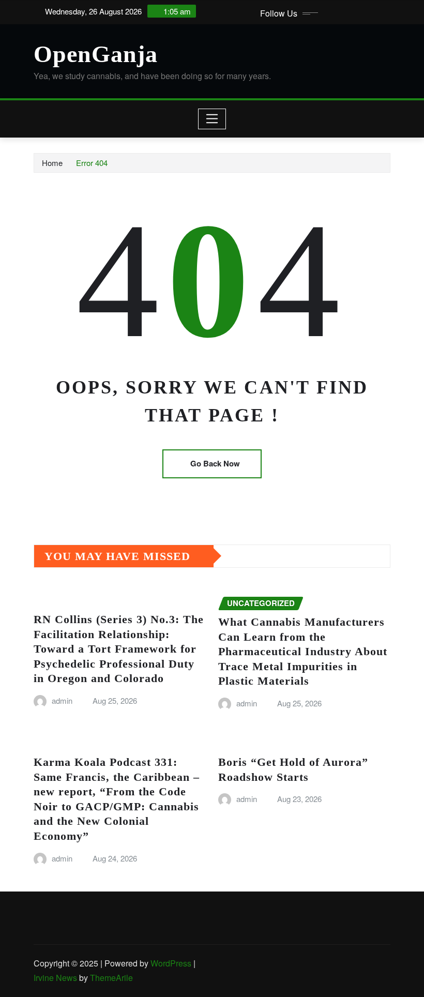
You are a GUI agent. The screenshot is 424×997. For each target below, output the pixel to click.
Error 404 (92, 162)
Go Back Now (215, 463)
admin (62, 700)
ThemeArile (111, 978)
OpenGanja (96, 54)
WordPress (170, 963)
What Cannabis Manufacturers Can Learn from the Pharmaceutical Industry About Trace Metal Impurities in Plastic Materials (302, 651)
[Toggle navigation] (212, 119)
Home (52, 162)
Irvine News (55, 978)
